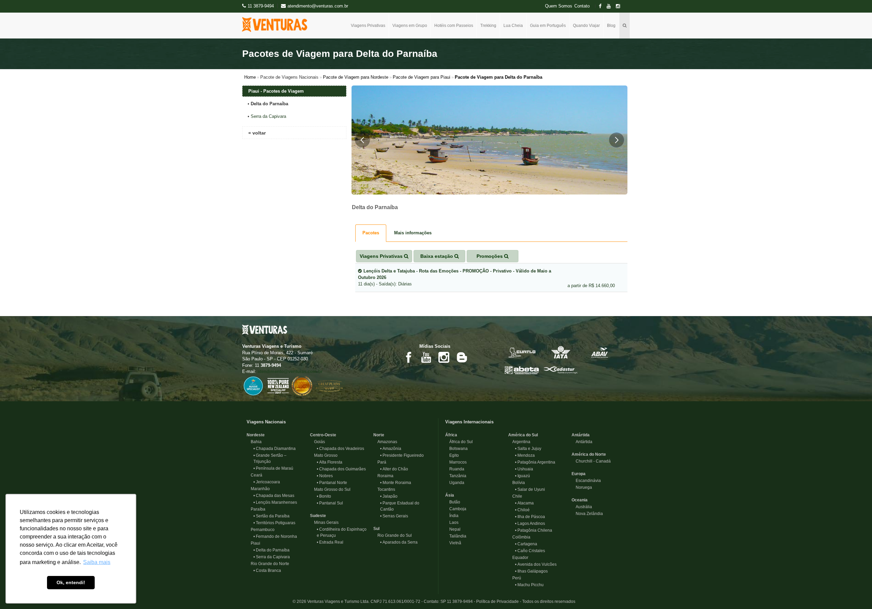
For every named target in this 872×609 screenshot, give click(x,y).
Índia (451, 515)
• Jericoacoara (266, 482)
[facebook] (602, 6)
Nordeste (256, 435)
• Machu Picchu (529, 584)
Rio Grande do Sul (392, 535)
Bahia (254, 441)
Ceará (254, 475)
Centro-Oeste (323, 435)
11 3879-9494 (261, 6)
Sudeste (318, 515)
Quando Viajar (586, 25)
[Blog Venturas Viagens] (461, 356)
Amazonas (385, 441)
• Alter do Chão (394, 469)
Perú (514, 578)
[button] (362, 139)
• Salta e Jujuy (528, 448)
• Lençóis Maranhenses (275, 502)
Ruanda (454, 469)
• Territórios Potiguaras (274, 522)
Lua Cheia (513, 25)
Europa (579, 473)
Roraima (383, 475)
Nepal (453, 529)
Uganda (454, 482)
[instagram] (620, 6)
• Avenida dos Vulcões (536, 564)
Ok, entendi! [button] (71, 582)
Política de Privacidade (497, 601)
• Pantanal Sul (330, 503)
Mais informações (413, 232)
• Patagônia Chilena (533, 530)
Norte (378, 435)
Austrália (582, 506)
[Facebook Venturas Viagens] (408, 356)
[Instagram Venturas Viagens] (444, 356)
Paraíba (256, 509)
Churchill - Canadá (591, 461)
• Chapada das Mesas (273, 495)
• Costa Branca (267, 570)
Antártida (581, 435)
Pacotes (370, 232)
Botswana (456, 448)
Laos (451, 522)
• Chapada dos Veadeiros (340, 448)
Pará (379, 462)
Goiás (317, 441)
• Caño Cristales (530, 550)
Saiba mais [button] (96, 562)
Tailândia (455, 536)
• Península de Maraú (273, 468)
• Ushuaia (524, 469)
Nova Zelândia (587, 513)
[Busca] (624, 25)
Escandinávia (586, 480)
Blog (611, 25)
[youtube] (611, 6)
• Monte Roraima (395, 482)
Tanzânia (455, 475)
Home (250, 77)
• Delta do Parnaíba (271, 550)
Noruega (582, 487)
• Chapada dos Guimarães (341, 469)
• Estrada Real (330, 542)
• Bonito (324, 496)
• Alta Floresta (329, 462)
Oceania (580, 500)
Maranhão (258, 488)
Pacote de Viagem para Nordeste (355, 77)
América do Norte (589, 454)
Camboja (455, 508)
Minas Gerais (324, 522)
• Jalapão (389, 496)
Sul (376, 528)
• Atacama (524, 503)
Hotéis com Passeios (453, 25)
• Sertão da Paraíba (271, 516)
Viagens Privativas (368, 25)
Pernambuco (261, 529)
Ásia (449, 495)
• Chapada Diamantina (274, 448)
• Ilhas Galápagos (531, 571)
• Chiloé (522, 509)
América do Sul (523, 435)
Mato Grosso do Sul (330, 489)
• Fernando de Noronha (275, 536)
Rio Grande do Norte (268, 563)
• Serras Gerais (394, 516)
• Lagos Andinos (530, 523)
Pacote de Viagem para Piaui (421, 77)
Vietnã (453, 543)
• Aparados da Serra (399, 542)
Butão (452, 502)
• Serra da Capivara (271, 557)
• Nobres (325, 475)
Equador (518, 557)
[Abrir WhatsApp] (855, 591)
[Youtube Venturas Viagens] (426, 356)
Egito (452, 455)
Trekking (488, 25)
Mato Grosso (324, 455)
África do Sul (459, 441)
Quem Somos (558, 6)
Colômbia (519, 537)
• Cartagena (526, 544)
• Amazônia (390, 448)
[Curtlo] (521, 352)
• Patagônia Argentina (535, 462)
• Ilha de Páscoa (530, 516)
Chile (515, 496)
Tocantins (384, 489)
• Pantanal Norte (332, 482)
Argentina (519, 441)
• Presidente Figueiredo (402, 455)
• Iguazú (522, 475)
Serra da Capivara (268, 116)
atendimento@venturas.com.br (290, 371)
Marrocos (456, 462)
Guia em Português (548, 25)
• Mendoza (525, 455)
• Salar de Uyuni (530, 489)
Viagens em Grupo (409, 25)
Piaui (253, 543)
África (451, 435)
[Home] (277, 24)
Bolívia (516, 482)
